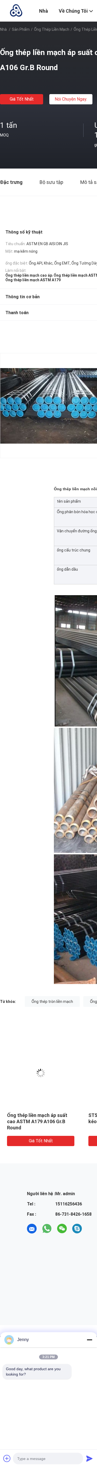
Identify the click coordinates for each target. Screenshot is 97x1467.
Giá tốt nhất (22, 99)
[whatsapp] (47, 1228)
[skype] (77, 1228)
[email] (32, 1228)
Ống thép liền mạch (51, 29)
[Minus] (89, 1339)
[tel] (92, 1228)
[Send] (89, 1458)
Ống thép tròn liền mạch (52, 1001)
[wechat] (62, 1228)
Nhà (3, 29)
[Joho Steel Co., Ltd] (16, 10)
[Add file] (7, 1458)
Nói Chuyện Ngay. (71, 99)
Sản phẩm (21, 29)
